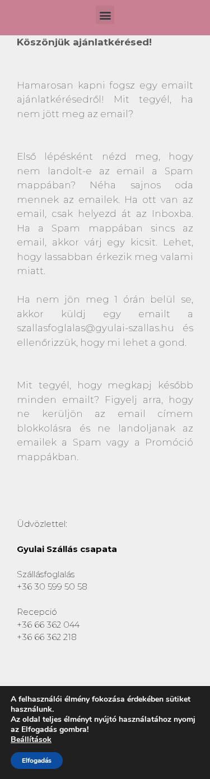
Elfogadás (37, 760)
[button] (105, 15)
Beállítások (31, 740)
